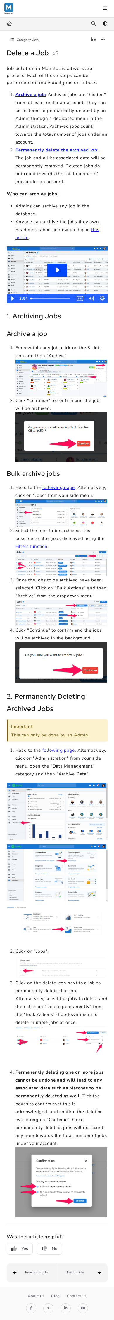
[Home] (8, 9)
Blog (55, 1296)
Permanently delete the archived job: (57, 150)
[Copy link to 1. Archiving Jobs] (70, 316)
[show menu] (105, 8)
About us (36, 1296)
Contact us (77, 1296)
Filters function (31, 546)
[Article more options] (103, 40)
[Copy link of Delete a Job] (55, 53)
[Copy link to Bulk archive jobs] (68, 474)
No (54, 1248)
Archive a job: (30, 95)
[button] (32, 1273)
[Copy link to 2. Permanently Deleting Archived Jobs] (62, 709)
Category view (27, 39)
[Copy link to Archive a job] (56, 334)
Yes (24, 1248)
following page (58, 487)
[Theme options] (105, 24)
